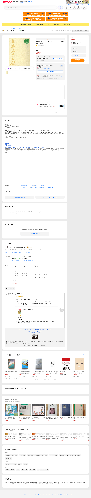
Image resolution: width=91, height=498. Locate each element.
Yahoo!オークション (50, 492)
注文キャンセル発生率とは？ (28, 260)
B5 (38, 469)
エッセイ (19, 28)
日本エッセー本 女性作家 (41, 455)
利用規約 (39, 494)
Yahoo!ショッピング (32, 492)
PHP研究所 (13, 464)
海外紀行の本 (22, 455)
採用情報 (54, 494)
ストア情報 (28, 252)
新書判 (12, 469)
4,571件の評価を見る (16, 260)
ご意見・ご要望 (69, 494)
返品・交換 (21, 252)
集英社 (7, 464)
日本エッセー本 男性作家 (11, 455)
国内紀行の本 (31, 455)
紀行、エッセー (38, 187)
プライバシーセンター (32, 494)
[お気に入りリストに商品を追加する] (85, 60)
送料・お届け (14, 252)
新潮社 (25, 464)
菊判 (34, 469)
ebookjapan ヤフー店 (7, 28)
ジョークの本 (70, 455)
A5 (30, 469)
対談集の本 (8, 458)
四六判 (17, 469)
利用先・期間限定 (47, 68)
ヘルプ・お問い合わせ (61, 494)
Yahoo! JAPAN (66, 4)
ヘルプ (87, 4)
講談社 (19, 464)
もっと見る (82, 355)
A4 (26, 469)
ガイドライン (44, 494)
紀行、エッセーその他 (48, 187)
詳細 (61, 76)
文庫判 (7, 469)
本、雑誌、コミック (25, 187)
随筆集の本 (62, 455)
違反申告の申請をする (60, 112)
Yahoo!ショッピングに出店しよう (77, 4)
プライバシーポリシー (23, 494)
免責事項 (49, 494)
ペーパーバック (44, 469)
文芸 (14, 28)
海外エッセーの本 (53, 455)
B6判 (23, 469)
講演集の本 (77, 455)
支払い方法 (7, 252)
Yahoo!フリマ (60, 492)
